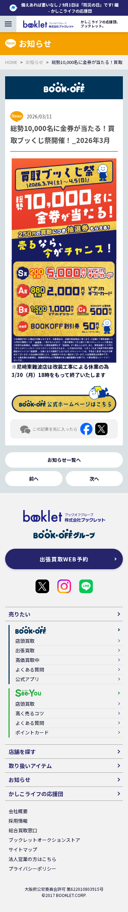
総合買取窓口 (23, 830)
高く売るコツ (29, 713)
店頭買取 (24, 640)
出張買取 (24, 650)
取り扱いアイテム (30, 765)
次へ (94, 478)
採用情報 (18, 820)
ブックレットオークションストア (44, 839)
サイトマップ (23, 849)
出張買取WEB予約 (64, 559)
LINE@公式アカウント (86, 586)
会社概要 (18, 811)
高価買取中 (27, 659)
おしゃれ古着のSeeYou (64, 586)
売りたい (19, 614)
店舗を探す (22, 751)
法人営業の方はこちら (32, 859)
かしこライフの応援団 (42, 586)
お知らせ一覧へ (64, 459)
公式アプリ (27, 679)
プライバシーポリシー (32, 868)
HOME (11, 62)
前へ (34, 478)
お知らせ (34, 62)
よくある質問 (29, 669)
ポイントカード (32, 732)
